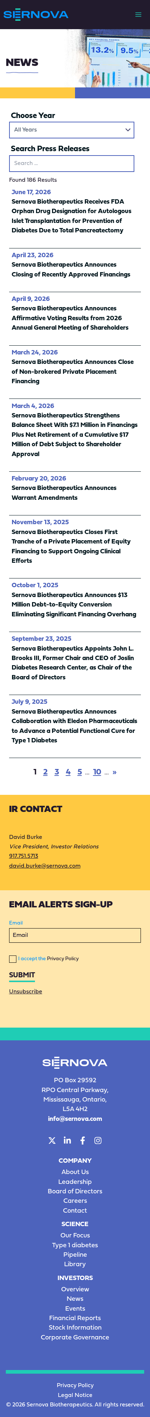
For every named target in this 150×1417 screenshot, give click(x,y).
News (75, 1299)
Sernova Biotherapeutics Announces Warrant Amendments (64, 493)
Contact (75, 1211)
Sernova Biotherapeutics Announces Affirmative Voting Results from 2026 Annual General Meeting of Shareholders (70, 318)
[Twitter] (52, 1141)
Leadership (75, 1182)
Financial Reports (75, 1318)
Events (75, 1309)
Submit (22, 975)
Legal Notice (75, 1395)
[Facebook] (83, 1141)
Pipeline (75, 1255)
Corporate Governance (75, 1337)
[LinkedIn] (67, 1141)
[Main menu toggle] (138, 15)
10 (97, 772)
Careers (75, 1201)
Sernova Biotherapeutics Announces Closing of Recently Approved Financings (71, 270)
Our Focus (75, 1235)
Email (16, 923)
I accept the (48, 959)
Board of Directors (75, 1191)
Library (75, 1264)
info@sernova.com (75, 1119)
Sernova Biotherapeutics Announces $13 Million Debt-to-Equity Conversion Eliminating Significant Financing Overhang (74, 605)
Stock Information (75, 1327)
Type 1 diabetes (75, 1245)
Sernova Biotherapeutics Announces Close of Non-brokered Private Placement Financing (73, 372)
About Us (75, 1172)
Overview (75, 1289)
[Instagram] (98, 1141)
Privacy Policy (63, 959)
